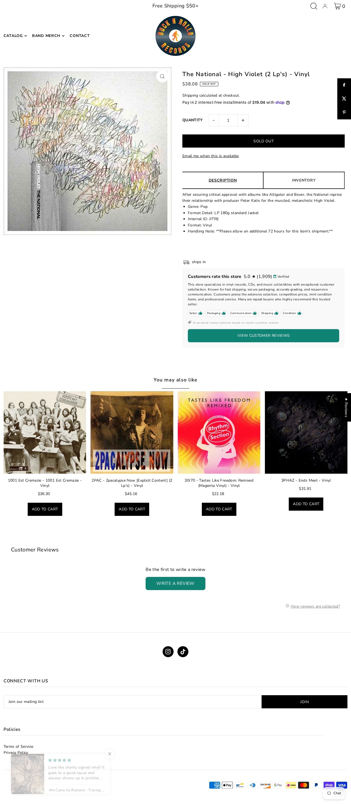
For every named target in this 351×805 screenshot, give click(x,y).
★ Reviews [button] (346, 407)
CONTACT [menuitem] (80, 35)
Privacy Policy (16, 752)
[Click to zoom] (162, 76)
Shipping (190, 95)
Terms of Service (18, 746)
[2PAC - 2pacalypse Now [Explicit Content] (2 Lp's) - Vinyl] (131, 432)
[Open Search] (313, 6)
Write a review (175, 583)
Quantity (192, 120)
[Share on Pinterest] (344, 112)
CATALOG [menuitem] (13, 35)
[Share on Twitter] (344, 99)
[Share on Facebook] (344, 85)
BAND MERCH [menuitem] (46, 35)
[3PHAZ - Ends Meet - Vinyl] (306, 432)
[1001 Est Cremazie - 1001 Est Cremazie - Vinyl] (45, 432)
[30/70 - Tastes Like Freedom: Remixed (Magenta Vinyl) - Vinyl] (219, 432)
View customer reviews (263, 335)
